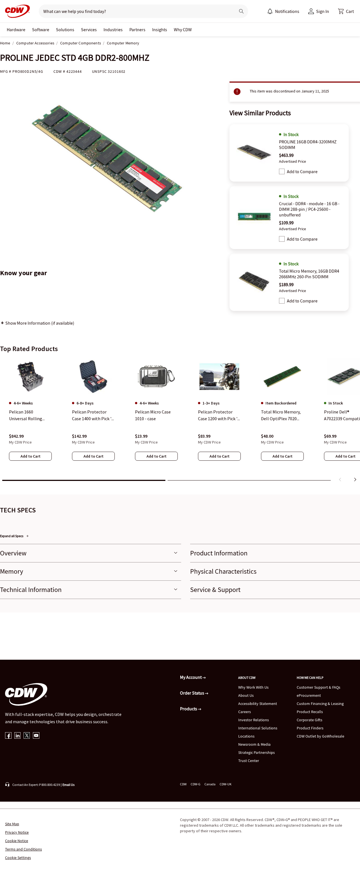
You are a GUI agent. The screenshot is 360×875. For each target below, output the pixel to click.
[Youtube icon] (36, 736)
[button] (346, 11)
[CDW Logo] (16, 11)
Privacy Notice (17, 832)
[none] (16, 29)
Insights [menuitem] (159, 29)
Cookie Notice (16, 840)
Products (189, 708)
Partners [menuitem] (137, 29)
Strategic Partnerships (256, 752)
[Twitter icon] (27, 736)
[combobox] (135, 11)
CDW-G (195, 784)
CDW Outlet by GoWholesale (320, 736)
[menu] (283, 11)
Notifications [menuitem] (287, 11)
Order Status (192, 693)
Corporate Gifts (309, 719)
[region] (180, 421)
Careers (244, 711)
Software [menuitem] (40, 29)
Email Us (68, 785)
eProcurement (309, 695)
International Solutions (257, 728)
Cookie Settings (18, 857)
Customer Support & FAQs (318, 687)
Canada (209, 784)
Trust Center (248, 760)
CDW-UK (225, 784)
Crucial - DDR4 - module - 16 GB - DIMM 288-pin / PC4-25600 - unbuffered (309, 209)
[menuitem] (270, 11)
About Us (246, 695)
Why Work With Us (253, 687)
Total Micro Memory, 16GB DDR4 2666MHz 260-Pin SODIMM (309, 273)
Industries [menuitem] (113, 29)
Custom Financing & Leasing (320, 703)
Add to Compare (302, 171)
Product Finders (310, 728)
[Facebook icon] (8, 736)
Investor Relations (253, 719)
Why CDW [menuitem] (183, 29)
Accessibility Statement (257, 703)
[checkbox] (282, 171)
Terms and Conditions (23, 849)
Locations (246, 736)
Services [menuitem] (89, 29)
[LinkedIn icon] (17, 736)
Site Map (12, 823)
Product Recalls (310, 711)
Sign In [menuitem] (322, 11)
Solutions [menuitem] (65, 29)
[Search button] (241, 11)
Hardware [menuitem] (16, 29)
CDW (183, 784)
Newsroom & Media (254, 744)
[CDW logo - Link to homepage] (16, 11)
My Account (191, 677)
